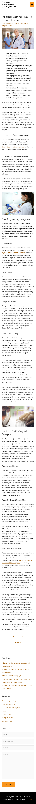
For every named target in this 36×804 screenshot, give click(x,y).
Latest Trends (6, 714)
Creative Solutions (8, 23)
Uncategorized (7, 721)
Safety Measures (7, 718)
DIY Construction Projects (11, 707)
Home (4, 711)
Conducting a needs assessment (13, 147)
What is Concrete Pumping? (11, 676)
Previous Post (18, 637)
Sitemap (29, 799)
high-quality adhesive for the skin (13, 253)
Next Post (18, 642)
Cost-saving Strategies (10, 701)
